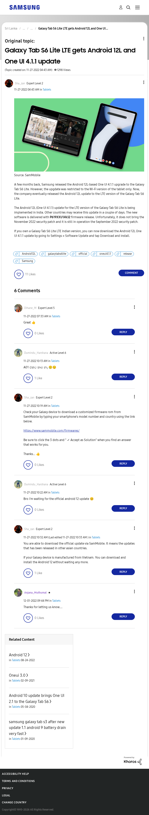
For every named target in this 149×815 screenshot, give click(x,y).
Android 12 (18, 655)
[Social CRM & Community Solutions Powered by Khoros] (132, 760)
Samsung (27, 261)
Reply (123, 332)
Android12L (29, 253)
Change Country (14, 802)
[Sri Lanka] (24, 7)
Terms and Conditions (18, 781)
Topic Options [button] (137, 39)
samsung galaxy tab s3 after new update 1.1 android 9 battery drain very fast (37, 727)
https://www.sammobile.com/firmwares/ (51, 430)
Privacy (7, 788)
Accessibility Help (15, 774)
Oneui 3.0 (17, 675)
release (127, 253)
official (83, 253)
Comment (131, 273)
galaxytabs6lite (57, 253)
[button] (137, 82)
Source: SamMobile (27, 175)
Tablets (47, 89)
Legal (6, 795)
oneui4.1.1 (105, 253)
